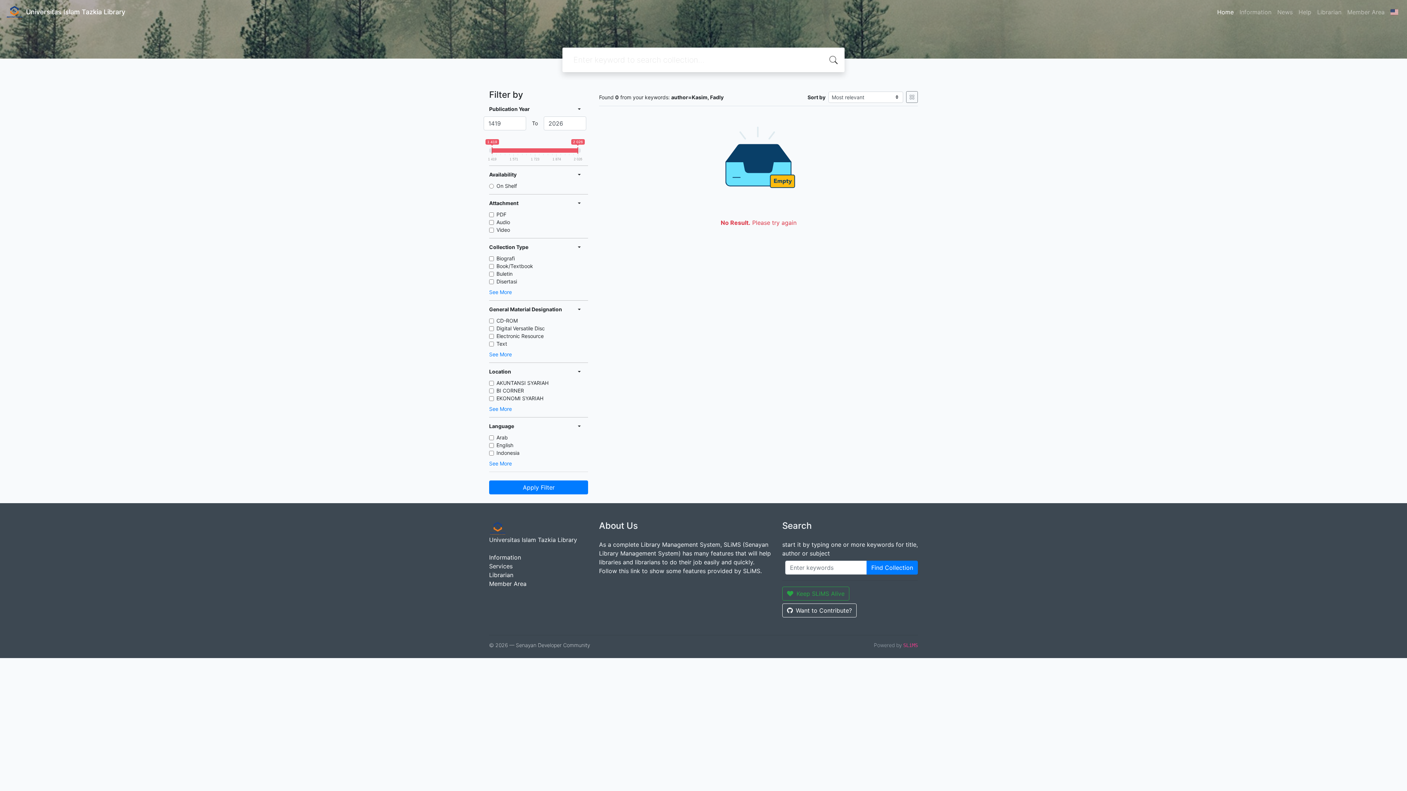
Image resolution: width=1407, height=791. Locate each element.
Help (1305, 12)
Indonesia (508, 453)
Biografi (505, 258)
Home (1225, 12)
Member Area (1366, 12)
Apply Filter (539, 487)
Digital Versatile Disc (520, 328)
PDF (501, 214)
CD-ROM (507, 320)
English (504, 445)
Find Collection (892, 567)
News (1285, 12)
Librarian (1329, 12)
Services (501, 566)
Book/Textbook (514, 266)
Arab (502, 437)
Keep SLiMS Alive (821, 593)
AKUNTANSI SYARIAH (522, 383)
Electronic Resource (520, 336)
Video (503, 230)
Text (501, 344)
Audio (503, 222)
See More (500, 292)
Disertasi (506, 281)
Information (1255, 12)
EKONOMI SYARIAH (519, 398)
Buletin (504, 274)
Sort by (817, 97)
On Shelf (506, 186)
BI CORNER (510, 390)
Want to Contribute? (824, 610)
